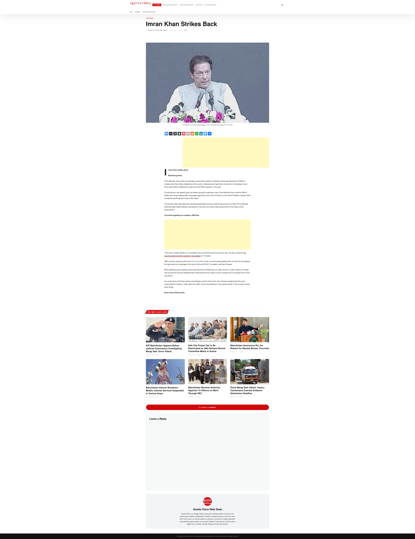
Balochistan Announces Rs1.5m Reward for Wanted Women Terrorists (249, 347)
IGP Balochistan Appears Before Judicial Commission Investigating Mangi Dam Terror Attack (164, 348)
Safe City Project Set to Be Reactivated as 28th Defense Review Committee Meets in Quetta (206, 348)
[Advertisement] (226, 152)
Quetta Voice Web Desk (157, 30)
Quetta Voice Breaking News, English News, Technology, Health (207, 536)
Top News (156, 5)
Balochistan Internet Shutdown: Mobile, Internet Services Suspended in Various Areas (165, 390)
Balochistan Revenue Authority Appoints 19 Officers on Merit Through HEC (204, 390)
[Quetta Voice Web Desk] (207, 501)
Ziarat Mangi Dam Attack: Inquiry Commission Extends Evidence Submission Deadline (247, 390)
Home (131, 12)
